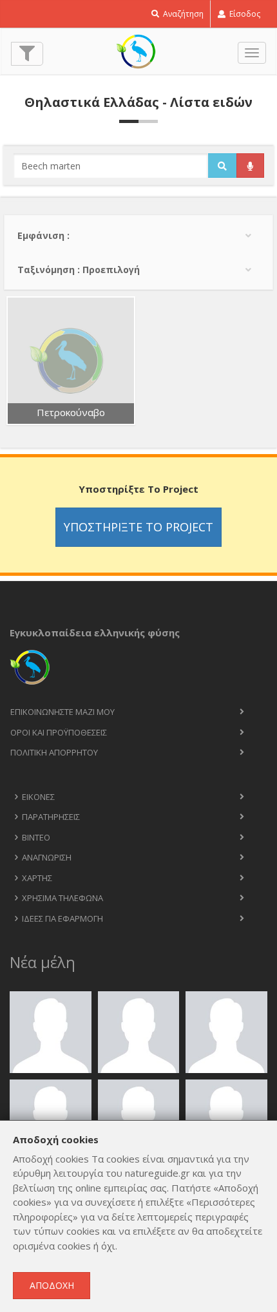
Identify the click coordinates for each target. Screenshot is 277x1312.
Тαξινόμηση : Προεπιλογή (78, 269)
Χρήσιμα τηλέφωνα (62, 898)
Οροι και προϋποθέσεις (58, 732)
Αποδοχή (52, 1285)
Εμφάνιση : (43, 235)
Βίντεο (36, 837)
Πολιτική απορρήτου (54, 752)
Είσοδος (243, 13)
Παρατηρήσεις (51, 816)
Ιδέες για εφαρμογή (62, 918)
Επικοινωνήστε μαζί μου (62, 712)
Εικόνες (38, 797)
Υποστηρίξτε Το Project (138, 527)
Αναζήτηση (182, 13)
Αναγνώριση (47, 857)
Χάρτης (37, 878)
